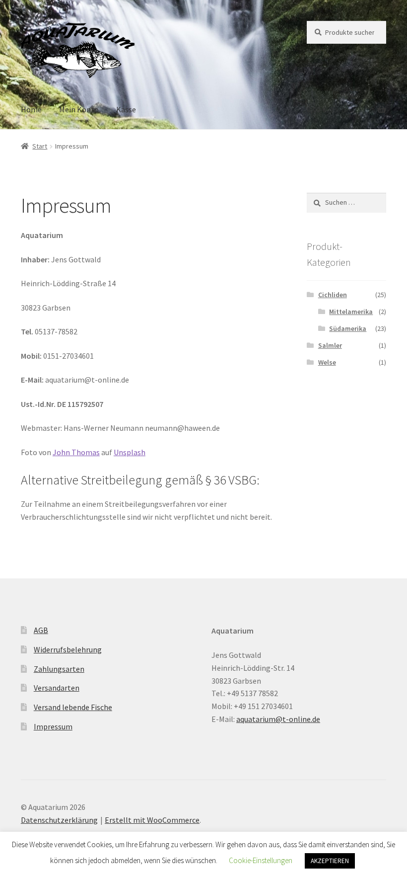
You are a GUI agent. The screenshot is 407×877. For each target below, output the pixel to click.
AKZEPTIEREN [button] (330, 861)
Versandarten (56, 688)
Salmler (330, 345)
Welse (327, 362)
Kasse (126, 109)
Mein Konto (79, 109)
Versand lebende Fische (73, 707)
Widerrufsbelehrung (68, 649)
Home (31, 109)
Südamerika (347, 328)
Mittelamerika (351, 311)
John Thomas (76, 452)
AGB (41, 630)
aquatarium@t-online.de (278, 719)
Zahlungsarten (59, 669)
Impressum (53, 726)
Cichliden (332, 294)
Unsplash (129, 452)
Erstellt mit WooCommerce (152, 820)
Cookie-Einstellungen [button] (260, 860)
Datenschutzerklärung (59, 820)
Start (39, 146)
